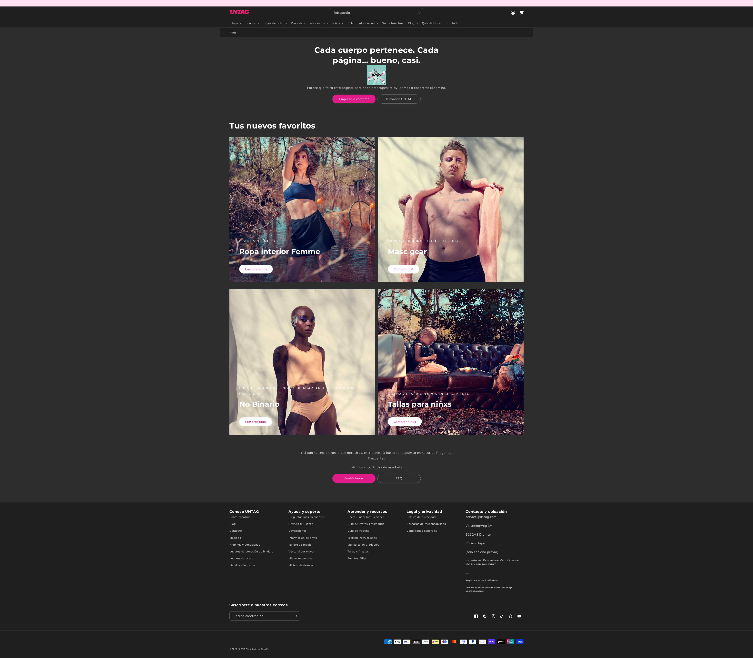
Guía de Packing (358, 530)
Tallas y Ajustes (358, 551)
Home (232, 32)
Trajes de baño (273, 23)
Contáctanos (354, 478)
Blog (411, 23)
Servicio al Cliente (300, 524)
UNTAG (242, 649)
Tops (235, 23)
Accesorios (317, 23)
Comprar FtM (403, 269)
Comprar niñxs (405, 422)
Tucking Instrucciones (362, 538)
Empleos (235, 538)
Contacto (235, 530)
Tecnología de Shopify (257, 649)
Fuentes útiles (357, 558)
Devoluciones (297, 530)
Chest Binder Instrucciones (366, 517)
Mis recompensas (300, 558)
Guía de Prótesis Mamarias (365, 524)
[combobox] (376, 12)
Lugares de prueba (242, 558)
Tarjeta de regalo (300, 544)
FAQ (399, 478)
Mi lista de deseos (300, 565)
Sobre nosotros (239, 517)
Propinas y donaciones (244, 544)
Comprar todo (255, 422)
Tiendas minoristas (242, 565)
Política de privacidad (421, 517)
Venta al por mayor (301, 551)
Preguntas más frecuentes (306, 517)
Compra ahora (256, 269)
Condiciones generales (422, 530)
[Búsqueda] (419, 12)
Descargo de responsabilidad (426, 524)
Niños (336, 23)
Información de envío (302, 538)
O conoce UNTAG (399, 99)
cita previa (488, 552)
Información (366, 23)
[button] (236, 23)
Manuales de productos (363, 544)
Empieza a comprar (354, 99)
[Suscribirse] (295, 616)
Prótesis (296, 23)
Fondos (251, 23)
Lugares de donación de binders (251, 551)
